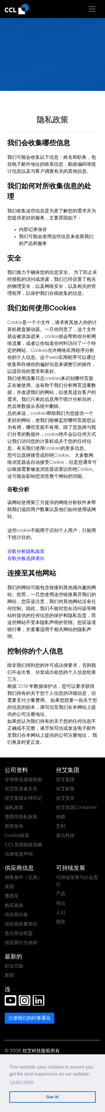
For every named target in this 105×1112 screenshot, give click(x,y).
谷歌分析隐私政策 (26, 551)
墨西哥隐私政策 (21, 817)
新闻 (9, 975)
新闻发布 (14, 826)
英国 (9, 886)
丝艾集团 (65, 779)
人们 (60, 912)
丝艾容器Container (76, 807)
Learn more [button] (22, 1081)
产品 (60, 893)
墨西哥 (12, 896)
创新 (60, 817)
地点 (60, 903)
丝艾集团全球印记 (23, 798)
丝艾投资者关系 (21, 789)
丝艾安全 (65, 798)
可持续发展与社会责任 (77, 881)
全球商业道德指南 (23, 779)
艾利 (60, 826)
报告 (60, 921)
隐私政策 (14, 807)
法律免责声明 (19, 854)
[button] (10, 1000)
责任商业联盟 (19, 933)
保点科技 (65, 835)
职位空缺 (14, 966)
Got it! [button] (52, 1097)
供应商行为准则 (21, 942)
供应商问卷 (16, 914)
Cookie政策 (17, 835)
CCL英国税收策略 (23, 845)
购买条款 (14, 905)
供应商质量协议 (21, 924)
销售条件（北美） (23, 877)
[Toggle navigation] (92, 9)
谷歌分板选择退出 (26, 558)
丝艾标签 (65, 789)
